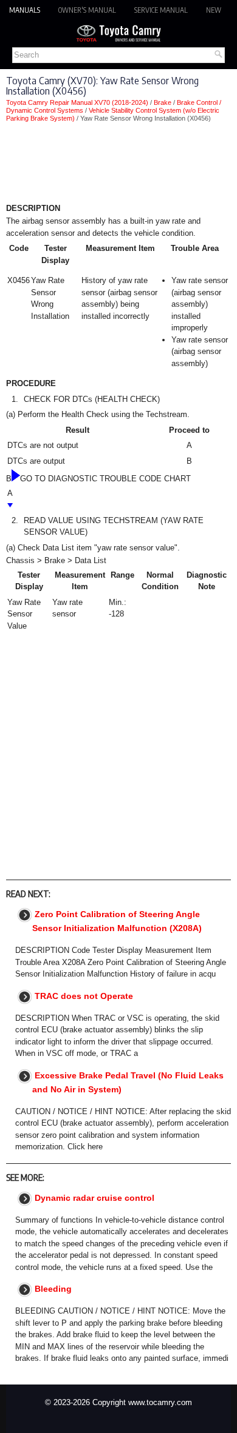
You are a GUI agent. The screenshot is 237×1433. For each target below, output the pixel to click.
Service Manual (161, 10)
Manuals (24, 10)
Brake (162, 102)
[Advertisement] (118, 165)
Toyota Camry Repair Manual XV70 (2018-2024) (77, 102)
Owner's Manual (87, 10)
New (213, 10)
